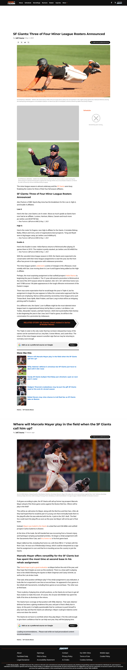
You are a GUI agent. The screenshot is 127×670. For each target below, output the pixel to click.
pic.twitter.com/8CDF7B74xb (28, 219)
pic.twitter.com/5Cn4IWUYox (66, 249)
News (21, 3)
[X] (115, 2)
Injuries (58, 3)
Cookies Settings (86, 660)
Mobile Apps (104, 653)
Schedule (28, 3)
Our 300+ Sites (85, 653)
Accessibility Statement (46, 660)
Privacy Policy (67, 656)
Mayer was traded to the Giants (35, 526)
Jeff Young (20, 38)
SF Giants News (28, 410)
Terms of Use (85, 656)
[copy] (28, 42)
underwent (40, 266)
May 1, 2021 (44, 221)
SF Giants (60, 186)
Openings (40, 653)
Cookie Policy (105, 656)
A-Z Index (65, 660)
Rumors (44, 3)
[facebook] (111, 2)
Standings (36, 3)
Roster (51, 3)
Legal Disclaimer (23, 660)
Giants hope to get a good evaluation (33, 567)
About (19, 653)
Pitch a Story (41, 656)
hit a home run (46, 538)
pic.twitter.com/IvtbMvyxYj (46, 235)
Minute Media (15, 664)
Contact (65, 653)
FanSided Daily (22, 656)
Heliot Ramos (71, 276)
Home (19, 410)
